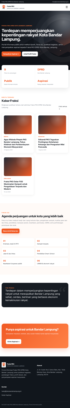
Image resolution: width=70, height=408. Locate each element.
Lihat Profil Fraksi (30, 54)
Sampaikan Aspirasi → (11, 54)
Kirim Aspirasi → (14, 341)
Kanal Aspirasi (6, 395)
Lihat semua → (63, 108)
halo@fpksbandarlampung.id (11, 391)
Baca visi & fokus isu (10, 231)
